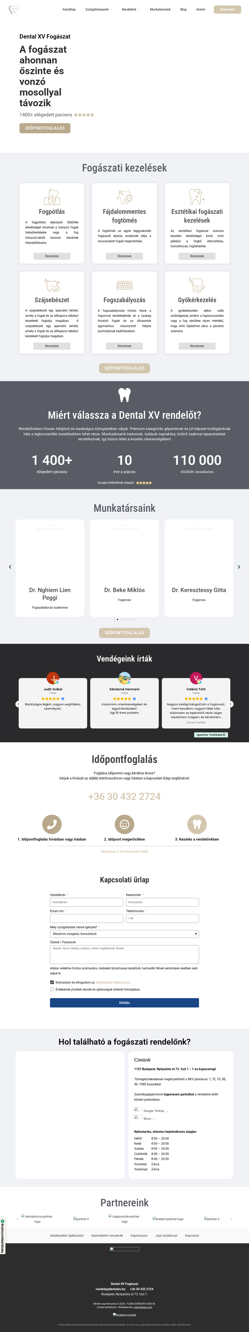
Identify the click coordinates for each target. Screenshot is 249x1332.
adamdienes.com (143, 1307)
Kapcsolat (192, 1235)
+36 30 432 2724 (124, 796)
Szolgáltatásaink (97, 9)
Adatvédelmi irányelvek (107, 1235)
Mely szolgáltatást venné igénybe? (74, 927)
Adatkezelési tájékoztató (66, 1235)
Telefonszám (135, 911)
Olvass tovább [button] (179, 722)
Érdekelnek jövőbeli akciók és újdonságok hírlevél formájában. (98, 989)
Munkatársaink (160, 9)
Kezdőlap (69, 9)
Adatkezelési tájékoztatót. (113, 982)
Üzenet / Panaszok (63, 942)
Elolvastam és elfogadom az (93, 982)
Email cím (57, 911)
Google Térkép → (160, 1111)
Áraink (200, 9)
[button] (110, 9)
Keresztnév (134, 895)
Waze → (149, 1119)
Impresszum (139, 1235)
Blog (183, 9)
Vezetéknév (58, 895)
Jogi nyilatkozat (166, 1235)
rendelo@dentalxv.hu (113, 1289)
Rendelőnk (129, 9)
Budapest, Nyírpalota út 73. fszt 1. (124, 1294)
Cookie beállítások (106, 1307)
